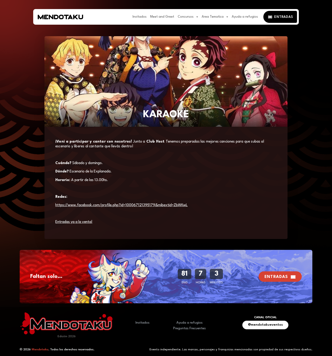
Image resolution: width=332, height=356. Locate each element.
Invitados (140, 17)
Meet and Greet (162, 17)
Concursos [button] (186, 17)
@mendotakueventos (265, 325)
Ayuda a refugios (245, 17)
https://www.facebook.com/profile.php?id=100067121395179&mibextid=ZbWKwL (121, 205)
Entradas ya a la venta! (73, 222)
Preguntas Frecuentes (189, 328)
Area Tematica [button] (213, 17)
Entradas (276, 277)
